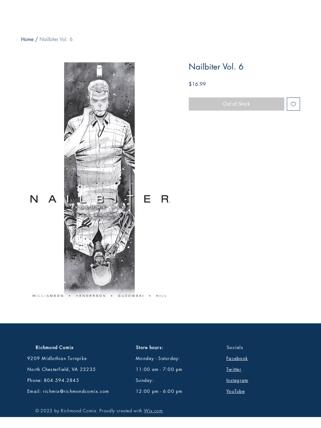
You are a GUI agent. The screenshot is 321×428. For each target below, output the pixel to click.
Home (27, 39)
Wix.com (153, 411)
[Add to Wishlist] (293, 104)
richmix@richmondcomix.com (76, 391)
